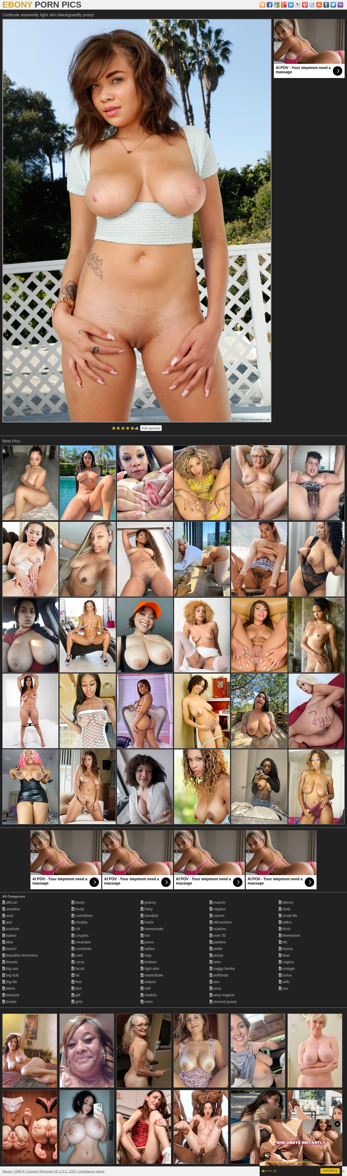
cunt (78, 955)
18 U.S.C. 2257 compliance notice (79, 1171)
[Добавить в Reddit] (312, 5)
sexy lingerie (223, 995)
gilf (77, 995)
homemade (153, 929)
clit (77, 929)
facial (79, 969)
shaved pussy (224, 1002)
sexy (216, 988)
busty (79, 909)
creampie (82, 942)
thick (286, 929)
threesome (291, 935)
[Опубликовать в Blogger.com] (262, 5)
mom (148, 1002)
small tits (289, 916)
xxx (285, 988)
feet (77, 982)
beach (11, 949)
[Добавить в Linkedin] (291, 5)
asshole (12, 929)
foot (77, 988)
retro (216, 962)
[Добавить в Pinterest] (305, 5)
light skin (151, 969)
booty (79, 902)
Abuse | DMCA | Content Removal (27, 1171)
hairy (148, 909)
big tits (11, 982)
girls (78, 1002)
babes (11, 935)
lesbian (150, 962)
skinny (287, 902)
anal (9, 916)
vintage (288, 969)
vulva (287, 975)
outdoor (219, 929)
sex (215, 982)
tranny (287, 949)
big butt (11, 975)
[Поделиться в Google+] (284, 5)
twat (285, 955)
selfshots (220, 975)
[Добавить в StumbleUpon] (319, 5)
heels (149, 922)
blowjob (12, 995)
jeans (149, 942)
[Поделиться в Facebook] (269, 5)
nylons (218, 916)
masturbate (153, 975)
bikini (10, 988)
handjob (151, 916)
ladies (149, 949)
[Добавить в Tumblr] (326, 5)
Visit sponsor (151, 428)
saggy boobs (223, 969)
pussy (217, 955)
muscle (218, 902)
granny (150, 902)
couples (81, 935)
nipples (219, 909)
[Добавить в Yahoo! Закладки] (340, 5)
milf (147, 988)
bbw (9, 942)
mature (150, 982)
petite (217, 949)
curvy (79, 962)
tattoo (287, 922)
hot (147, 935)
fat (76, 975)
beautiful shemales (21, 955)
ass (8, 922)
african (11, 902)
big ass (11, 969)
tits (284, 942)
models (150, 995)
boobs (11, 1002)
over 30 (219, 935)
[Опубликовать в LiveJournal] (298, 5)
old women (222, 922)
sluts (286, 909)
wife (285, 982)
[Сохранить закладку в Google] (276, 5)
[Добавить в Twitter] (333, 5)
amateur (12, 909)
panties (219, 942)
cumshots (82, 949)
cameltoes (83, 916)
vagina (288, 962)
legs (148, 955)
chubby (81, 922)
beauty (11, 962)
